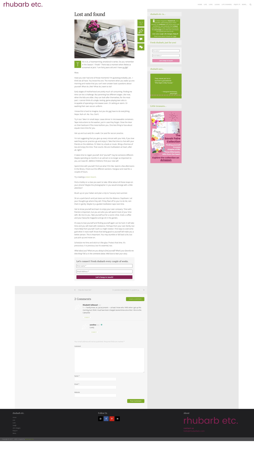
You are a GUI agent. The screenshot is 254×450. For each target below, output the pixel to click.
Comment (87, 317)
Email (76, 384)
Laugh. (217, 4)
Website (77, 392)
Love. (211, 4)
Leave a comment (135, 299)
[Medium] (117, 418)
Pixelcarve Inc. (29, 439)
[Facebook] (106, 418)
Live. (205, 4)
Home (200, 4)
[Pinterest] (111, 418)
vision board (91, 177)
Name (77, 376)
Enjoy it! (237, 4)
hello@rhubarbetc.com (194, 431)
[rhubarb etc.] (22, 3)
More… (244, 4)
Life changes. (227, 4)
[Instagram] (100, 418)
